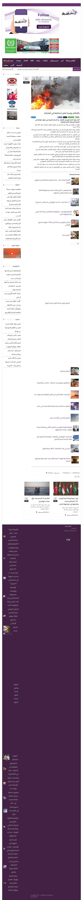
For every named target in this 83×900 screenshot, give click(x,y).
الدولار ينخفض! (65, 371)
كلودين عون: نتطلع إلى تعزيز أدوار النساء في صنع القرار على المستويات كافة (12, 223)
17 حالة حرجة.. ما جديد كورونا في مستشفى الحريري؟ (52, 202)
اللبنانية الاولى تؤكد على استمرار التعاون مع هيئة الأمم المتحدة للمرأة (14, 200)
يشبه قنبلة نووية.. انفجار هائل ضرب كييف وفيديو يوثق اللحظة (53, 459)
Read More (46, 512)
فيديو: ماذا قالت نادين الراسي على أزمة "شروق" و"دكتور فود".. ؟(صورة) (13, 361)
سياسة (5, 65)
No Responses (66, 473)
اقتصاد (26, 60)
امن (62, 60)
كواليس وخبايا (70, 60)
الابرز (12, 65)
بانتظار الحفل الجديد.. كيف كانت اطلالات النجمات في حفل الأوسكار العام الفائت (13, 234)
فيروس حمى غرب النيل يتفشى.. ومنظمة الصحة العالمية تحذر (14, 136)
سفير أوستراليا (8, 60)
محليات (45, 60)
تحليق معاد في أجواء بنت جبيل (60, 417)
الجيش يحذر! (66, 235)
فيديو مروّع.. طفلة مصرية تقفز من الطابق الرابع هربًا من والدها (13, 327)
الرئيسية (19, 65)
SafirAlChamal (76, 473)
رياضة (38, 60)
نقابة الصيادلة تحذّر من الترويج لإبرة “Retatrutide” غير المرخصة (12, 155)
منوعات (18, 60)
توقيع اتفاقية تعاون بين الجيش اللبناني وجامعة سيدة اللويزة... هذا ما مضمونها (54, 428)
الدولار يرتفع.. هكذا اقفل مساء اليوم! (57, 303)
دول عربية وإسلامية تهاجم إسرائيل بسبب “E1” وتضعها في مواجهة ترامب (68, 501)
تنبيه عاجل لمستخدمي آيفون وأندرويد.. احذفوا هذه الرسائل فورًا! (12, 286)
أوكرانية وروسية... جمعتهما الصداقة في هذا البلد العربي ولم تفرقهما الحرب (53, 213)
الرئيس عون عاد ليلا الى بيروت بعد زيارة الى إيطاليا (23, 69)
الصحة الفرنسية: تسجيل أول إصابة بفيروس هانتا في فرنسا (12, 166)
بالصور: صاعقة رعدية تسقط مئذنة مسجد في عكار (53, 406)
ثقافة (32, 60)
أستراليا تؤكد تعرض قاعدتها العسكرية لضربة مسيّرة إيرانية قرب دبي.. (13, 274)
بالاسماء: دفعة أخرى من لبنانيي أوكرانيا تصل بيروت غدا (52, 394)
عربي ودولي (54, 60)
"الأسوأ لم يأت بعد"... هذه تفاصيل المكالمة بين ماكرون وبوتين (53, 181)
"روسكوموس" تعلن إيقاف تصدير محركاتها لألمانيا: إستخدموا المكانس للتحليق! (55, 191)
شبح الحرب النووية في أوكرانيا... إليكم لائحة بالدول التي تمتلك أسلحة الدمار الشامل (54, 438)
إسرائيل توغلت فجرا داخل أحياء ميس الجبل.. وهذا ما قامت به (13, 212)
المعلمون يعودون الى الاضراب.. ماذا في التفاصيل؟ (53, 382)
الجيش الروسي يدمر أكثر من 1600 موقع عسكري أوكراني (54, 223)
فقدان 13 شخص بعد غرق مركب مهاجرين (51, 69)
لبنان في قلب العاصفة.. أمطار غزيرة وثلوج (56, 448)
